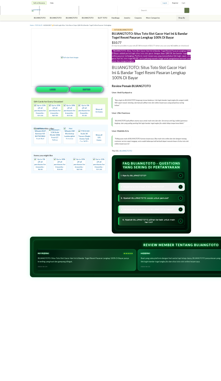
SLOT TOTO (102, 18)
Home (32, 25)
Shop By (181, 18)
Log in (165, 3)
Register (175, 3)
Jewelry (127, 18)
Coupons (138, 18)
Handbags (116, 18)
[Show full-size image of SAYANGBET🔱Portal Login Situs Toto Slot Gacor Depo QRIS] (69, 57)
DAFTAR (86, 89)
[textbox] (162, 10)
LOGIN (53, 89)
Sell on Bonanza (39, 3)
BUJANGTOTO (40, 18)
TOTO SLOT (38, 25)
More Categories (153, 18)
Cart (183, 3)
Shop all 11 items (99, 110)
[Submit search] (186, 10)
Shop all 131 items (99, 137)
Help (52, 3)
